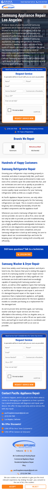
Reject (35, 487)
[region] (24, 482)
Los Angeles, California (12, 419)
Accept (12, 487)
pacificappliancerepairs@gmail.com (17, 413)
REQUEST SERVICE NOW (24, 118)
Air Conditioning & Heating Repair (24, 456)
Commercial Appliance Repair (24, 459)
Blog (24, 465)
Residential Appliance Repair (24, 462)
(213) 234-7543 (12, 129)
